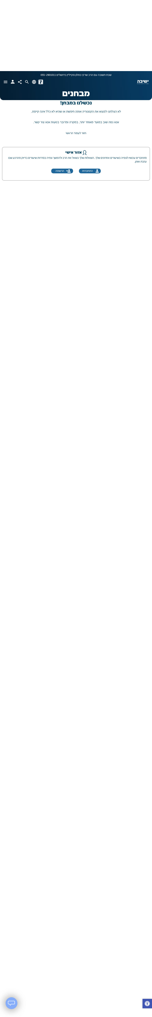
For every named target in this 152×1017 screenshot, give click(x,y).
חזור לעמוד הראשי (76, 133)
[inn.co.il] (40, 82)
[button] (147, 1004)
